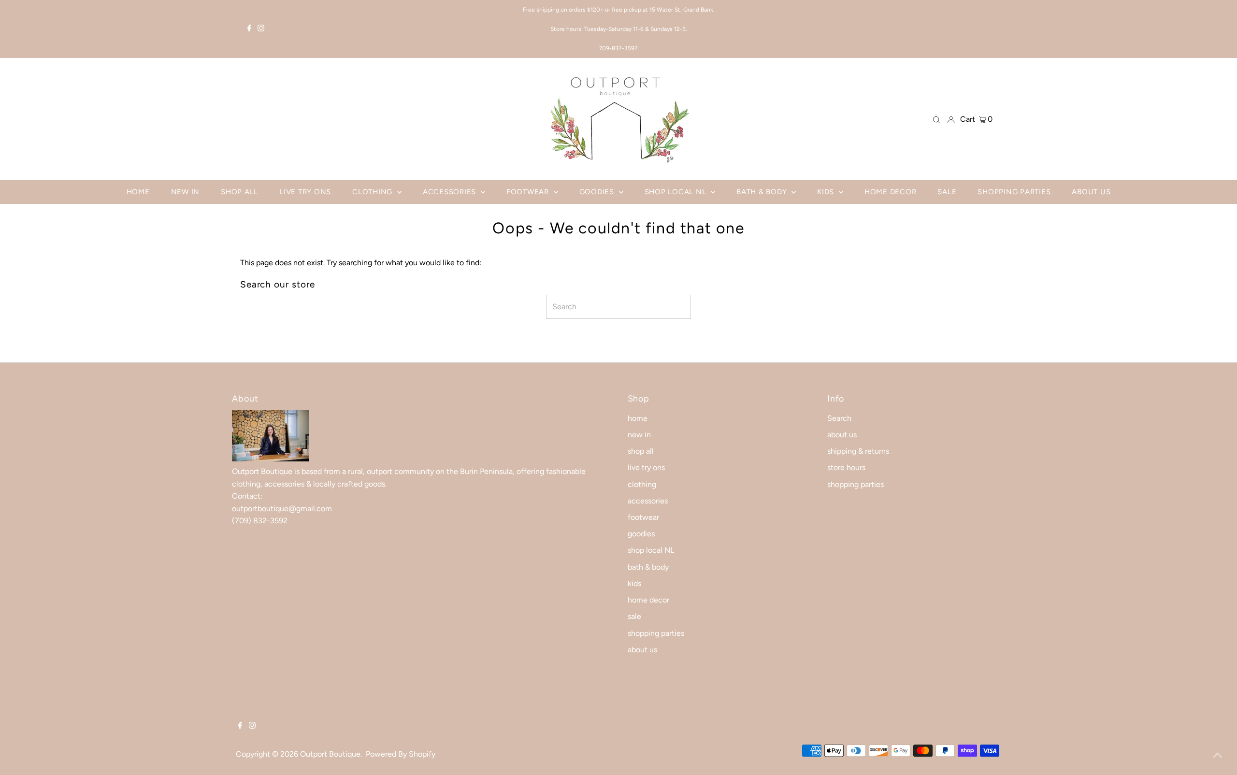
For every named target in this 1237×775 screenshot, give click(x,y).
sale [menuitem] (946, 191)
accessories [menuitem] (450, 191)
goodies (641, 533)
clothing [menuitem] (373, 191)
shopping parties (656, 633)
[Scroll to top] (1217, 755)
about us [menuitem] (1091, 191)
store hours (846, 467)
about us (642, 649)
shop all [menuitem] (239, 191)
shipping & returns (858, 451)
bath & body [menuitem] (762, 191)
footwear (643, 517)
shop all (641, 451)
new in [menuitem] (185, 191)
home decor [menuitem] (890, 191)
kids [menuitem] (826, 191)
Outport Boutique (330, 754)
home (637, 418)
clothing (642, 484)
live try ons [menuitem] (305, 191)
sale (634, 616)
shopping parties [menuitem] (1014, 191)
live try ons (646, 467)
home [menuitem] (138, 191)
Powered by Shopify (400, 754)
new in (639, 434)
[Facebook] (249, 29)
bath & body (648, 567)
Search (839, 418)
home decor (648, 599)
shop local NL (651, 550)
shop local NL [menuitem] (677, 191)
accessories (648, 500)
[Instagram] (261, 29)
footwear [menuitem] (528, 191)
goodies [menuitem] (598, 191)
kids (634, 583)
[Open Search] (936, 119)
